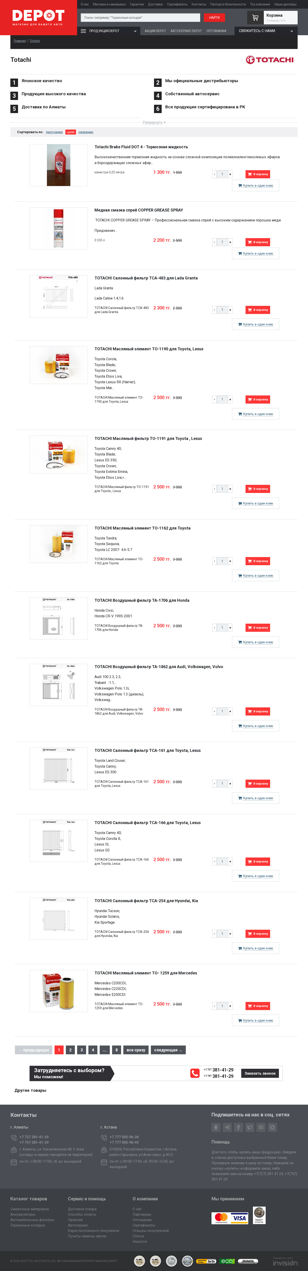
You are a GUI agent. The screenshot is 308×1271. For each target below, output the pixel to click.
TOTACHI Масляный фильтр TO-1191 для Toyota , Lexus (148, 438)
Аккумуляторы (22, 1214)
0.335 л (99, 240)
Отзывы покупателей (151, 1231)
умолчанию (54, 132)
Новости (140, 1241)
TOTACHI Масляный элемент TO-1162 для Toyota (142, 528)
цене (70, 132)
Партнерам (142, 1214)
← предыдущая (33, 1050)
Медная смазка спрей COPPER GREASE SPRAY (138, 210)
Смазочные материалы (29, 1209)
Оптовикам (142, 1220)
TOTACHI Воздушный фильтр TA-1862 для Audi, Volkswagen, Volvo (158, 666)
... (104, 1050)
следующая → (168, 1050)
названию (85, 132)
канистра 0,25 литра (109, 172)
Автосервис (78, 1225)
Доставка (155, 4)
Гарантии (137, 4)
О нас (85, 4)
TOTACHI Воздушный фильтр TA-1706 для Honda (141, 600)
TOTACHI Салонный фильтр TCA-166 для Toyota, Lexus (147, 822)
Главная (20, 41)
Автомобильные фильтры (32, 1220)
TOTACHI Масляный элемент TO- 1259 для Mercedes (145, 973)
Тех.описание (260, 4)
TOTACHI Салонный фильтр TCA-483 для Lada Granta (146, 278)
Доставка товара (82, 1209)
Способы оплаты (82, 1214)
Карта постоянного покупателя (93, 1231)
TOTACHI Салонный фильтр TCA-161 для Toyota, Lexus (147, 750)
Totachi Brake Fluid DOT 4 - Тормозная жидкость (141, 146)
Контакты (199, 4)
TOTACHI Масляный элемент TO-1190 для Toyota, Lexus (148, 348)
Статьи (138, 1236)
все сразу (136, 1050)
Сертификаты (177, 4)
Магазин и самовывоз (109, 4)
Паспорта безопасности (228, 4)
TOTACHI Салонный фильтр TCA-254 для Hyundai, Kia (146, 900)
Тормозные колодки (27, 1225)
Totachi (34, 41)
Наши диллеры (285, 4)
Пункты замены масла (87, 1236)
